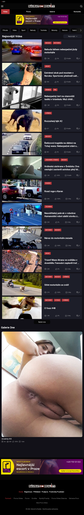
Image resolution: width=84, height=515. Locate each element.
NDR (4, 1)
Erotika (34, 498)
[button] (79, 30)
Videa (5, 12)
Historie (64, 30)
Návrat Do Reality (36, 509)
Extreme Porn (74, 498)
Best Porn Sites (42, 503)
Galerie (52, 12)
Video (15, 30)
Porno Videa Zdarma (59, 498)
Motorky (54, 30)
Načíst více (42, 322)
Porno (28, 12)
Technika (43, 30)
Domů (21, 492)
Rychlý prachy (44, 498)
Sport (23, 30)
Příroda (5, 30)
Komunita (77, 12)
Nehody (33, 30)
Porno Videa (18, 498)
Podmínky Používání (56, 492)
